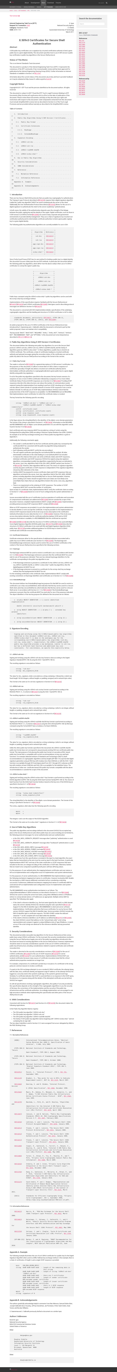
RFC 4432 (57, 1213)
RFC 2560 (67, 1096)
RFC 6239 (82, 81)
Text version (14, 16)
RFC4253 (42, 200)
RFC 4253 (52, 1142)
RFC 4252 (51, 1136)
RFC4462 (48, 851)
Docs (43, 3)
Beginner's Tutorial (15, 7)
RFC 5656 (29, 1168)
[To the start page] (13, 1369)
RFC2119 (28, 337)
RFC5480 (13, 522)
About (27, 3)
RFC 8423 (82, 88)
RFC (29, 10)
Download (50, 3)
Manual (39, 7)
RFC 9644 (82, 94)
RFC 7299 (82, 82)
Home (11, 10)
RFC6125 (67, 905)
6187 (28, 25)
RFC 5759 (67, 1233)
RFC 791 (63, 1072)
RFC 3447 (41, 1118)
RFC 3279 (47, 1110)
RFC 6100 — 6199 (35, 10)
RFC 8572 (82, 90)
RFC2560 (57, 381)
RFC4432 (47, 849)
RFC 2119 (21, 337)
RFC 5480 (41, 1160)
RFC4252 (52, 204)
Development (35, 3)
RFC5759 (21, 528)
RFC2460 (68, 918)
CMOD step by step (60, 7)
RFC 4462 (58, 1227)
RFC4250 (52, 1003)
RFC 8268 (82, 86)
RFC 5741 (37, 73)
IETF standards (48, 7)
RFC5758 (23, 522)
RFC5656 (50, 252)
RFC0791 (59, 918)
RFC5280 (35, 215)
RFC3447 (47, 318)
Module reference (29, 7)
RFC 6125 (57, 1190)
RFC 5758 (36, 1178)
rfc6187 (48, 79)
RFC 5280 (47, 1152)
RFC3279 (49, 524)
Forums (58, 3)
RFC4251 (13, 304)
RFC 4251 (50, 1130)
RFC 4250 (53, 1124)
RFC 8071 (82, 84)
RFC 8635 (82, 92)
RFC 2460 (51, 1088)
